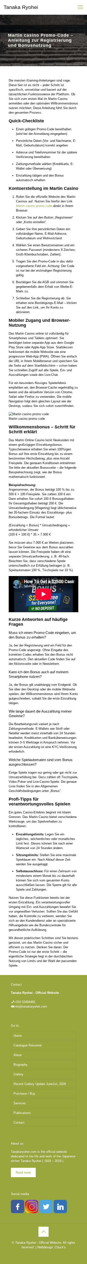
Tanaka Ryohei (21, 7)
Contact (19, 1122)
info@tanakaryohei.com (30, 1006)
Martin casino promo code (34, 206)
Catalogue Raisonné (28, 1045)
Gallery (18, 1074)
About (18, 1055)
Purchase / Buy (24, 1093)
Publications (22, 1113)
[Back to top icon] (43, 1232)
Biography (21, 1064)
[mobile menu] (80, 7)
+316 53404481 (25, 1002)
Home (18, 1035)
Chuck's (60, 1247)
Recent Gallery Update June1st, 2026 (40, 1084)
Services (20, 1103)
